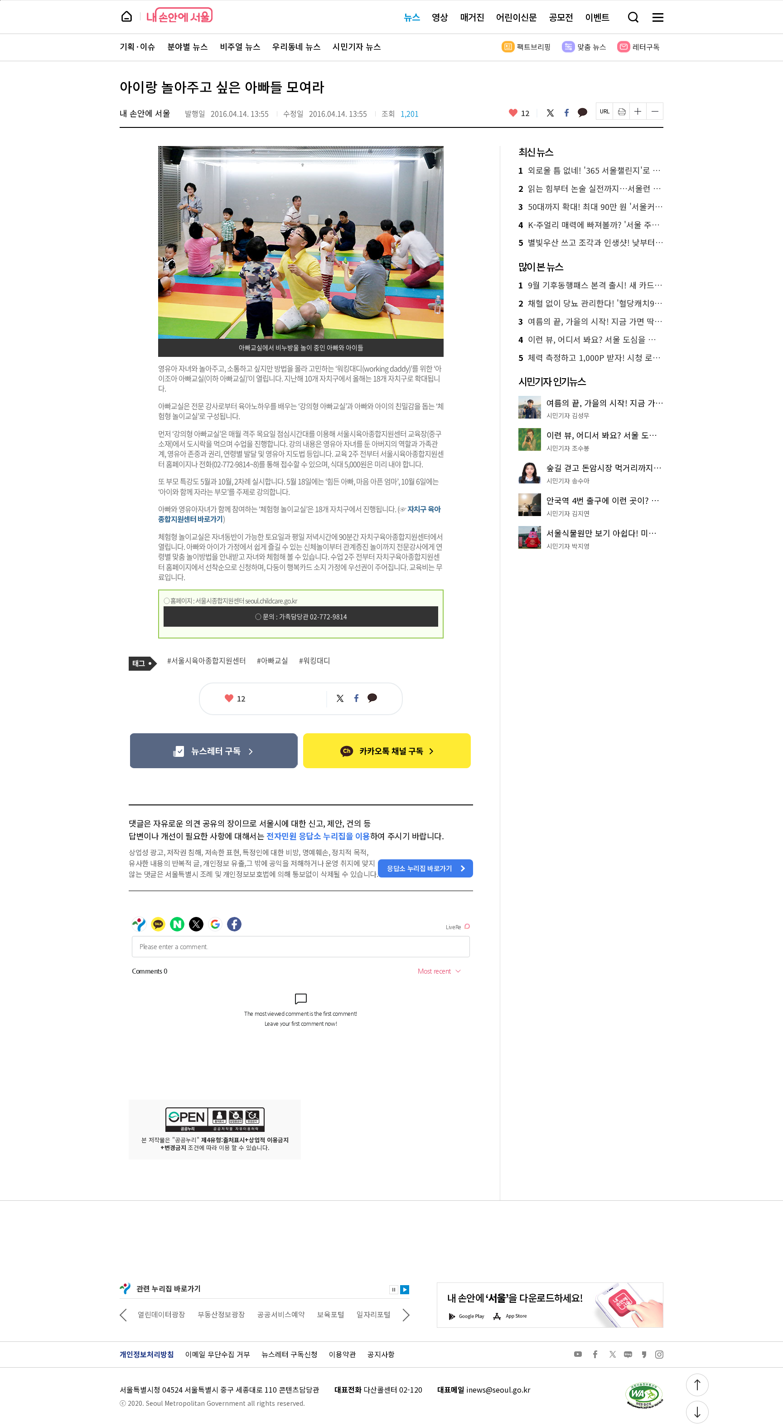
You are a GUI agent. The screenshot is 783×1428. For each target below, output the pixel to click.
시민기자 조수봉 (568, 448)
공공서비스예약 (281, 1314)
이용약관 (342, 1354)
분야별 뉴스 (187, 46)
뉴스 (412, 17)
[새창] (214, 750)
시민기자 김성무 (568, 415)
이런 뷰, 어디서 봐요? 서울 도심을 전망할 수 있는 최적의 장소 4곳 (590, 339)
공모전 (561, 17)
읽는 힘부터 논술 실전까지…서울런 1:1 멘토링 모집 (590, 188)
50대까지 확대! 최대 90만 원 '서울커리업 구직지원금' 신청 (590, 206)
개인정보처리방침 (147, 1354)
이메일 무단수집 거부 (217, 1354)
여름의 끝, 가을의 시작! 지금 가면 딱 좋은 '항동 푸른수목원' (590, 321)
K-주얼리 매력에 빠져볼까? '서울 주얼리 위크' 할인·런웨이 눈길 (590, 224)
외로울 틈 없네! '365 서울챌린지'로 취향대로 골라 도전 (590, 170)
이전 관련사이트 (123, 1314)
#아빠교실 (272, 661)
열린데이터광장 (161, 1314)
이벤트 (597, 17)
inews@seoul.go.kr (498, 1389)
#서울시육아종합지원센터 (206, 661)
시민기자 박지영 (568, 546)
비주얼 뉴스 (240, 46)
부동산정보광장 (221, 1314)
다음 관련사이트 (406, 1314)
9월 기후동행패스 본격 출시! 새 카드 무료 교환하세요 (590, 285)
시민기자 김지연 (568, 513)
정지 (393, 1289)
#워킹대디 (314, 661)
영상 (440, 17)
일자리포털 (374, 1314)
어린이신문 (516, 17)
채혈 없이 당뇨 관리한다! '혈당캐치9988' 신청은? (590, 303)
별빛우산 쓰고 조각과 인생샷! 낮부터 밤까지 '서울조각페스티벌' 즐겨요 (590, 242)
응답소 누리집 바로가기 (419, 868)
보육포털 (330, 1314)
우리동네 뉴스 (296, 46)
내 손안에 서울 (180, 14)
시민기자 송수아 (568, 480)
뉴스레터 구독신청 (289, 1354)
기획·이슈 (137, 46)
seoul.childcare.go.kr (271, 600)
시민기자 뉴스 (357, 46)
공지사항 (381, 1354)
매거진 (472, 17)
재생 (404, 1289)
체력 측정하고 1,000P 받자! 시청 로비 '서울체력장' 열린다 (590, 357)
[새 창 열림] (643, 1384)
